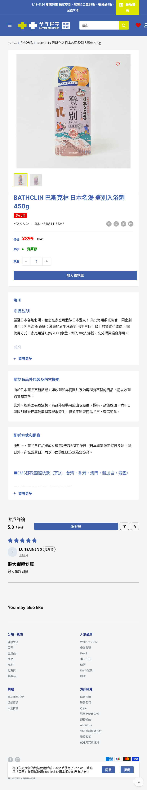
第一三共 (85, 659)
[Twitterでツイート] (123, 223)
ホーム (12, 43)
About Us (86, 725)
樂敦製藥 (85, 647)
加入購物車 (75, 275)
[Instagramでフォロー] (17, 759)
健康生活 (13, 642)
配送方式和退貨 (89, 742)
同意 (108, 770)
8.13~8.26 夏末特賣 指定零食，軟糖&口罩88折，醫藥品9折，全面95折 (73, 7)
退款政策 (85, 736)
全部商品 (27, 43)
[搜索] (124, 25)
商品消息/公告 (16, 697)
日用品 (12, 653)
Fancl (83, 653)
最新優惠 (130, 7)
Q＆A (83, 708)
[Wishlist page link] (138, 25)
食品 (10, 664)
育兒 (10, 659)
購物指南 (85, 697)
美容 (10, 647)
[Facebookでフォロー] (10, 759)
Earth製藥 (86, 670)
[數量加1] (47, 261)
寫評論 (76, 526)
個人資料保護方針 (91, 731)
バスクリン (21, 224)
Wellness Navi (89, 642)
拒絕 (127, 770)
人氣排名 (13, 708)
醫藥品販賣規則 (89, 714)
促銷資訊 (13, 702)
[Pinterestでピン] (116, 223)
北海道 (12, 670)
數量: (17, 261)
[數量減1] (26, 261)
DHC (83, 676)
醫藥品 (12, 676)
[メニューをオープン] (9, 25)
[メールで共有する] (130, 223)
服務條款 (85, 719)
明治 (83, 664)
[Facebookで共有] (109, 223)
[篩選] (124, 526)
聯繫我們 (85, 702)
